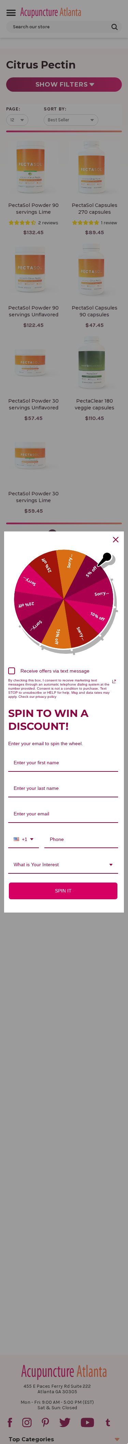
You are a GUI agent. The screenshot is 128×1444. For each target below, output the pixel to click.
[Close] (116, 539)
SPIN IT (63, 890)
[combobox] (23, 839)
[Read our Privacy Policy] (114, 681)
